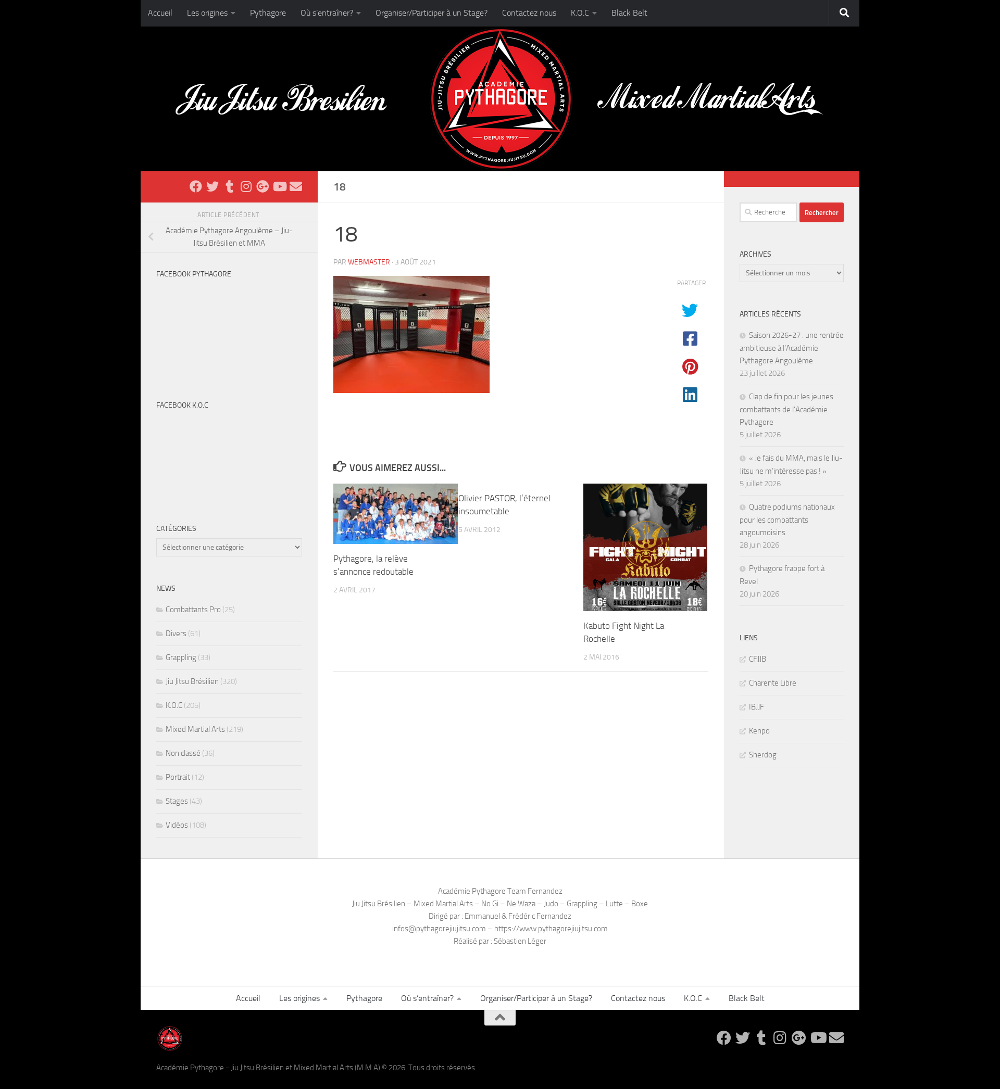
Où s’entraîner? (327, 13)
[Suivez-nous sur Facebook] (196, 186)
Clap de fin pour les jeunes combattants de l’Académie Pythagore (786, 409)
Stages (177, 801)
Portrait (178, 777)
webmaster (369, 262)
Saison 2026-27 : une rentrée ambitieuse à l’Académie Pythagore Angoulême (792, 348)
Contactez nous (529, 13)
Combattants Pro (193, 609)
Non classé (183, 753)
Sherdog (763, 754)
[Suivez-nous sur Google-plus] (262, 186)
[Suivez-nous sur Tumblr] (229, 186)
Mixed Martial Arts (195, 729)
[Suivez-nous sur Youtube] (279, 186)
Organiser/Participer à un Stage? (432, 13)
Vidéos (177, 825)
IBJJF (756, 707)
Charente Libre (772, 683)
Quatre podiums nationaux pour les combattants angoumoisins (787, 519)
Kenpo (759, 731)
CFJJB (757, 659)
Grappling (181, 657)
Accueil (160, 13)
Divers (176, 633)
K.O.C (580, 13)
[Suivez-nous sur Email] (296, 186)
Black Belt (629, 13)
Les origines (207, 13)
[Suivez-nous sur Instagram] (246, 186)
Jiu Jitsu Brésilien (192, 681)
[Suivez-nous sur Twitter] (212, 186)
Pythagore (268, 13)
